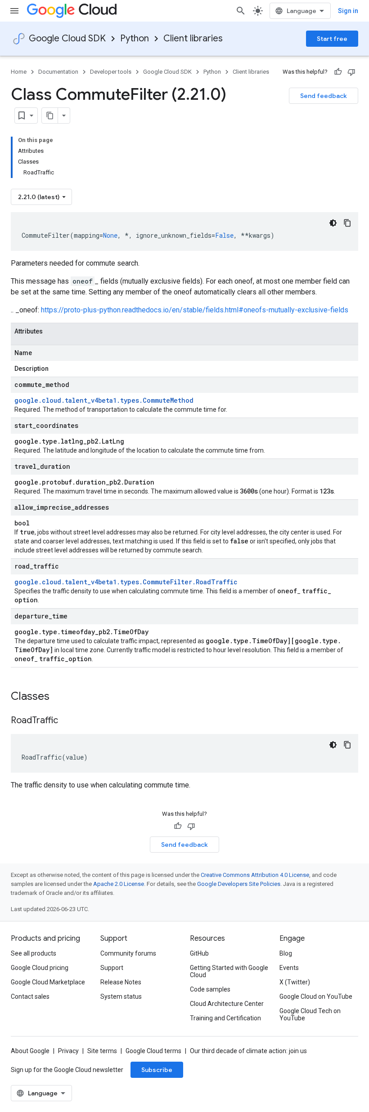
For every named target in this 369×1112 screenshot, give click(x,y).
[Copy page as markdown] (50, 115)
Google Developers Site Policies (238, 884)
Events (289, 967)
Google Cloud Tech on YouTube (310, 1014)
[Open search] (240, 10)
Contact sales (30, 996)
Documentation (58, 71)
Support (111, 967)
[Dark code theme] (333, 223)
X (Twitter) (294, 982)
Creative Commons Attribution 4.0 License (255, 875)
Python (134, 38)
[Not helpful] (351, 72)
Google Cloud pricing (39, 967)
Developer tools (110, 71)
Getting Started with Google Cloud (229, 971)
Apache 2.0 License (118, 884)
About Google (30, 1050)
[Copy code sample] (347, 223)
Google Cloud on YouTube (315, 996)
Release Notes (120, 982)
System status (121, 996)
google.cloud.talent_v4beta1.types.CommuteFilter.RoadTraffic (126, 582)
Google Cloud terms (153, 1050)
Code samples (210, 989)
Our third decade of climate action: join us (248, 1050)
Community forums (128, 953)
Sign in (348, 10)
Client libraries (193, 38)
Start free (332, 39)
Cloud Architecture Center (227, 1003)
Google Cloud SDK (67, 38)
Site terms (102, 1050)
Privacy (68, 1050)
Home (19, 71)
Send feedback (323, 96)
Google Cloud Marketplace (48, 982)
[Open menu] (14, 11)
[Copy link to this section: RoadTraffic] (67, 721)
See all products (33, 953)
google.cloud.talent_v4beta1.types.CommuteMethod (104, 400)
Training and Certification (225, 1018)
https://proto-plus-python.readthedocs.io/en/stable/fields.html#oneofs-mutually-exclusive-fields (194, 310)
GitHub (199, 953)
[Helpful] (338, 72)
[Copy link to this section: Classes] (61, 697)
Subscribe (156, 1070)
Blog (285, 953)
